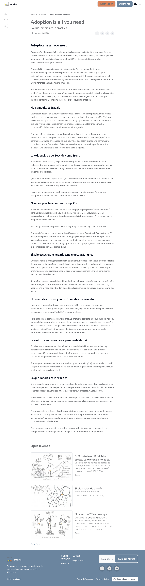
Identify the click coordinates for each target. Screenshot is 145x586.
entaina (34, 14)
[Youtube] (117, 568)
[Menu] (135, 3)
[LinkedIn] (109, 568)
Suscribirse (124, 4)
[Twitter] (102, 568)
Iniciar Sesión (106, 4)
